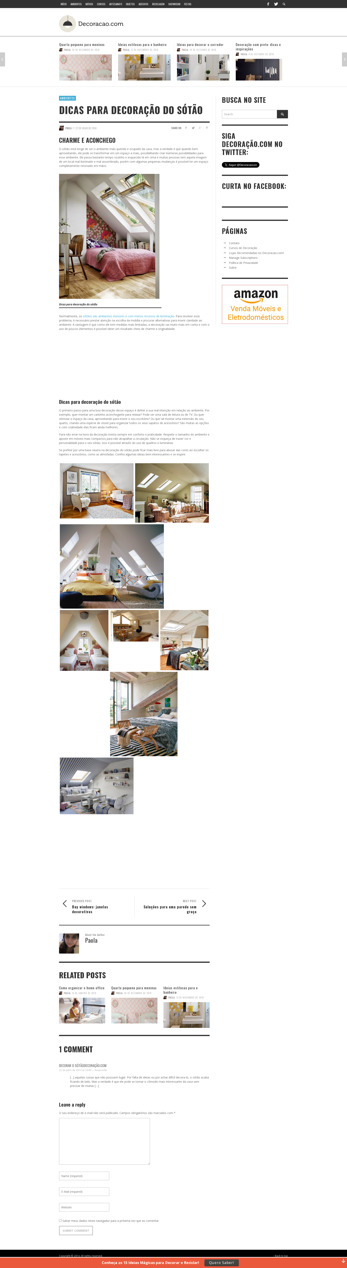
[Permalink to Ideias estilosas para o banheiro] (85, 67)
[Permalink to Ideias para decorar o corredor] (144, 67)
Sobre (233, 267)
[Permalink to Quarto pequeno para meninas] (134, 1011)
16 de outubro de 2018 (144, 49)
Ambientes (67, 98)
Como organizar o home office (82, 987)
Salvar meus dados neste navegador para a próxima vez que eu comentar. (110, 1221)
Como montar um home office (258, 44)
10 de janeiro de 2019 (84, 993)
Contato (234, 243)
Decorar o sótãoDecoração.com (82, 1065)
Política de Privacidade (243, 263)
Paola (67, 49)
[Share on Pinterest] (207, 128)
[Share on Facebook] (186, 128)
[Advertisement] (213, 23)
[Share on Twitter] (193, 128)
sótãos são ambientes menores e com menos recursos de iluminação (128, 316)
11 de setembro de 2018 (262, 49)
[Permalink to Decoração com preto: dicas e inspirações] (203, 70)
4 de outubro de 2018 (202, 54)
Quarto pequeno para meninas (134, 987)
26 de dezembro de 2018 (138, 993)
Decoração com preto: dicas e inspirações (199, 46)
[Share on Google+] (200, 128)
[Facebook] (268, 4)
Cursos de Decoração (243, 248)
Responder (101, 1070)
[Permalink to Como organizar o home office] (82, 1011)
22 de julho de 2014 (86, 128)
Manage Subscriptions (243, 258)
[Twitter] (276, 4)
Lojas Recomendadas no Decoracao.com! (256, 253)
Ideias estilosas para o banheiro (83, 44)
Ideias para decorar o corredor (141, 44)
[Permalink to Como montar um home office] (262, 67)
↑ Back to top (280, 1255)
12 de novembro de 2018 (86, 49)
